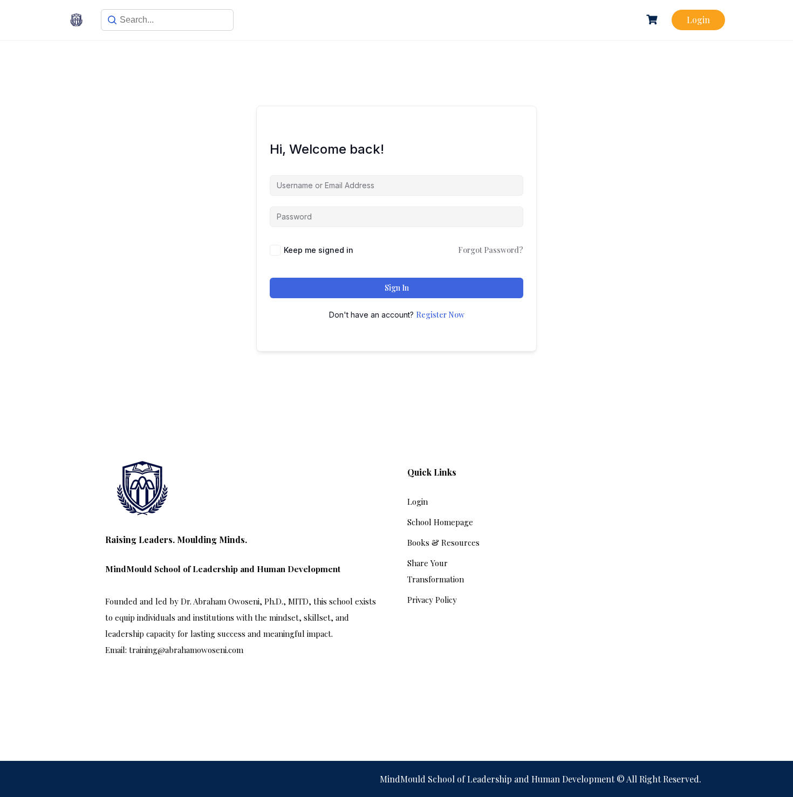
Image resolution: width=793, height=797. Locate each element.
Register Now (440, 315)
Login (698, 19)
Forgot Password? (490, 250)
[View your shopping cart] (653, 20)
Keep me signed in (318, 250)
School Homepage (440, 522)
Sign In (397, 288)
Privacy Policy (432, 599)
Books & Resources (443, 542)
